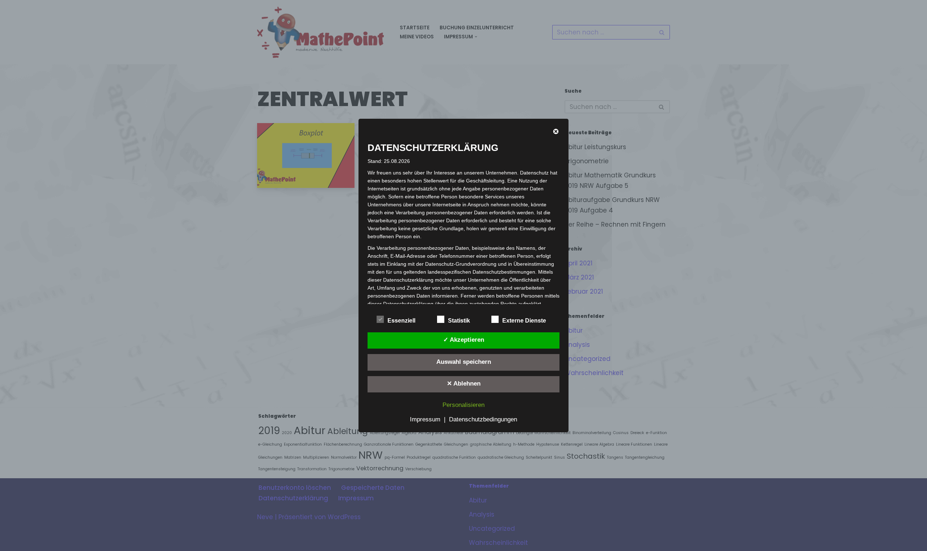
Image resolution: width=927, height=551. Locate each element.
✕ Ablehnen (464, 383)
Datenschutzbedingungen (483, 419)
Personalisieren (463, 404)
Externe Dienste (524, 320)
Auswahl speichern (463, 361)
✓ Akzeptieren (463, 339)
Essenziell (401, 320)
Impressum (425, 419)
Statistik (459, 320)
